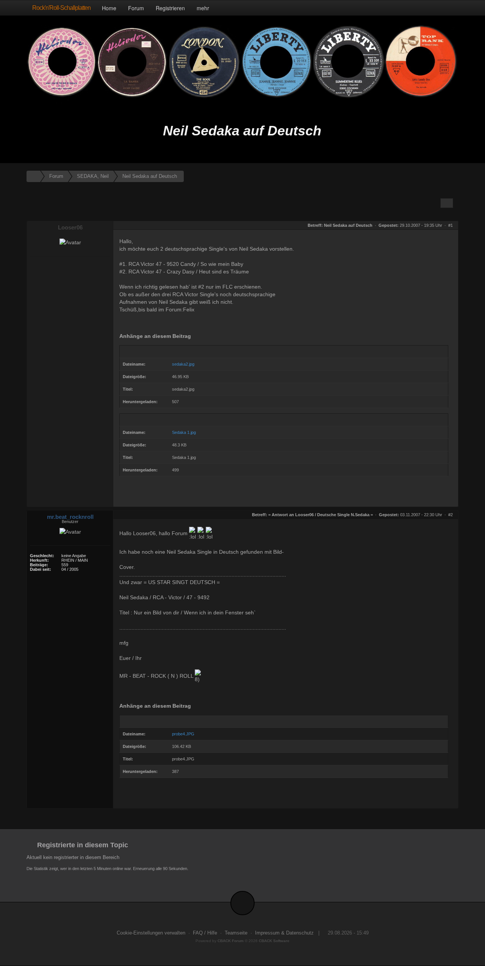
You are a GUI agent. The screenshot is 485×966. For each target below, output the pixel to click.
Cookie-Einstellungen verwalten (151, 933)
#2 (450, 514)
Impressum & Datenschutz (284, 933)
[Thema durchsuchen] (446, 203)
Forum (136, 8)
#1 (450, 225)
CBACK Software (274, 941)
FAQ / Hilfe (205, 933)
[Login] (451, 8)
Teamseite (236, 933)
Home (109, 8)
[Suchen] (435, 8)
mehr (204, 8)
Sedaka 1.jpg (184, 432)
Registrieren (170, 8)
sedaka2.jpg (183, 364)
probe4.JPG (183, 734)
